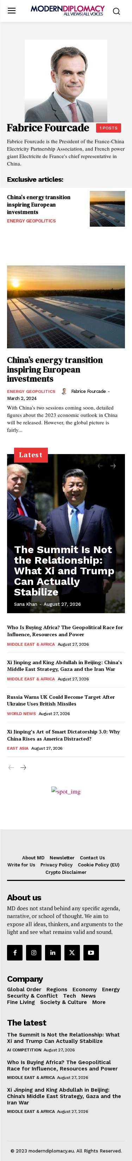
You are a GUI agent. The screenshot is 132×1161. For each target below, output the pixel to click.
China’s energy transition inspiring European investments (39, 204)
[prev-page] (100, 466)
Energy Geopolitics (31, 221)
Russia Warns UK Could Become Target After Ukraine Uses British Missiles (61, 700)
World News (21, 713)
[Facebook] (15, 952)
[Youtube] (91, 952)
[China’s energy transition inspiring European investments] (107, 209)
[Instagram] (34, 952)
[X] (72, 952)
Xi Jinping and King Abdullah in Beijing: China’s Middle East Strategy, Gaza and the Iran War (64, 666)
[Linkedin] (53, 952)
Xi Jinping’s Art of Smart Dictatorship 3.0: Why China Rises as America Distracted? (63, 735)
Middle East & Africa (31, 644)
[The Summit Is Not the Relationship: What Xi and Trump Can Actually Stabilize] (66, 533)
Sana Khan (25, 604)
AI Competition (24, 1049)
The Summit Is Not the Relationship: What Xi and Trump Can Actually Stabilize (64, 570)
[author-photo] (65, 391)
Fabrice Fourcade (88, 391)
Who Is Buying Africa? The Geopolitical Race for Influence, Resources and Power (65, 631)
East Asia (18, 748)
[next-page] (113, 466)
